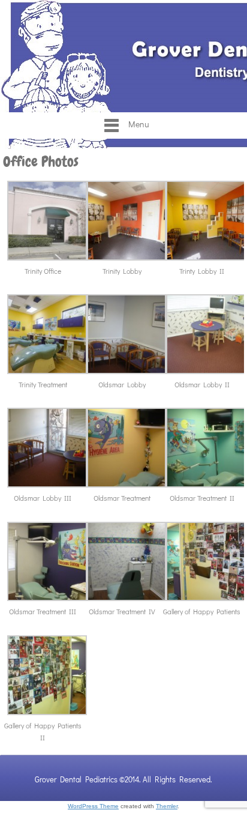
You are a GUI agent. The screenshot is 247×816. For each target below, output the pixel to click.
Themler (166, 806)
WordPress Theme (93, 806)
